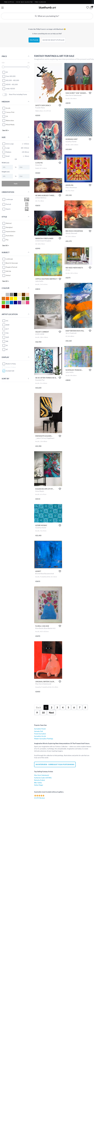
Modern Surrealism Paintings (43, 739)
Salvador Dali (38, 731)
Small (7, 156)
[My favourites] (87, 7)
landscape (9, 199)
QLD (7, 337)
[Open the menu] (2, 7)
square (8, 209)
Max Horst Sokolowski (41, 775)
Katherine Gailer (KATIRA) (43, 778)
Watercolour (10, 120)
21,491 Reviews (39, 798)
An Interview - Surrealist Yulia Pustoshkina (55, 764)
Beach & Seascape (12, 263)
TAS (7, 333)
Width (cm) (5, 163)
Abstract (9, 223)
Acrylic (8, 108)
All (7, 72)
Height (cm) (6, 172)
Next (51, 712)
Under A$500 (10, 88)
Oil (7, 116)
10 (43, 712)
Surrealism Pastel (40, 729)
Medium (8, 152)
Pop (7, 240)
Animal (8, 275)
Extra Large (10, 144)
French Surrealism (40, 734)
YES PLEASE (34, 40)
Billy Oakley (38, 783)
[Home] (47, 7)
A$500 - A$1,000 (12, 84)
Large (8, 148)
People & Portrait (11, 267)
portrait (8, 204)
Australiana (9, 235)
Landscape (9, 259)
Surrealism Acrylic (40, 736)
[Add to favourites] (60, 105)
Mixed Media (10, 125)
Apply (16, 183)
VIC (7, 321)
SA (7, 345)
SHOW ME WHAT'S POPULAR (53, 40)
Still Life (8, 271)
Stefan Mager (38, 785)
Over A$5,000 (10, 76)
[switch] (4, 94)
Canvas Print (10, 112)
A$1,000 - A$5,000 (12, 80)
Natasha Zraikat (39, 780)
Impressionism (10, 231)
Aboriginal (9, 227)
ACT (7, 329)
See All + (5, 130)
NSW (7, 325)
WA (7, 341)
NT (7, 349)
